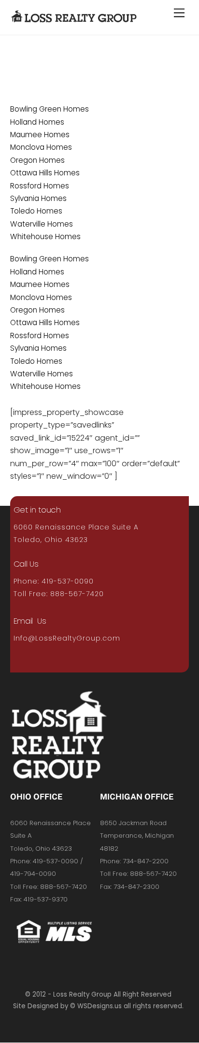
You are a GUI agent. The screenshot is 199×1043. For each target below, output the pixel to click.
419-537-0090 (68, 581)
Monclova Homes (41, 147)
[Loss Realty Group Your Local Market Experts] (74, 17)
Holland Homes (37, 122)
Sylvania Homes (38, 198)
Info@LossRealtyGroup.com (67, 638)
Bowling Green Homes (49, 109)
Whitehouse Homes (45, 236)
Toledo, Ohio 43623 (51, 539)
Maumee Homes (40, 134)
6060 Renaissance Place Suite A (76, 527)
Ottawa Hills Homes (45, 173)
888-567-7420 (77, 594)
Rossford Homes (39, 186)
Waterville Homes (41, 224)
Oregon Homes (37, 160)
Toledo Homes (36, 211)
